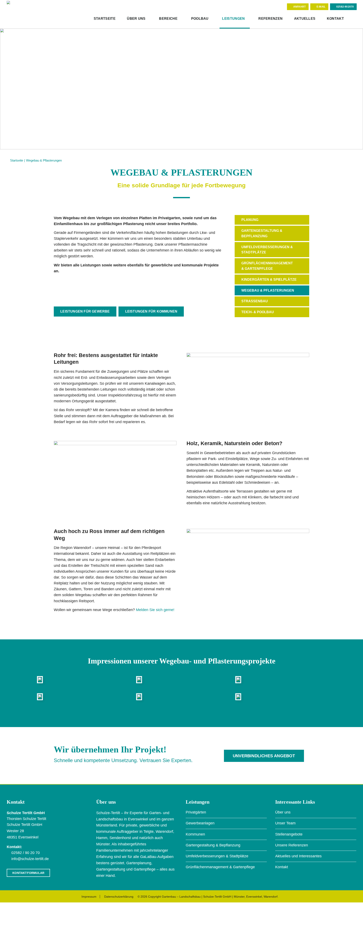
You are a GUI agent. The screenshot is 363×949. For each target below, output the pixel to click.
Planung (249, 220)
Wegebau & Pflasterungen (267, 290)
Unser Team (285, 823)
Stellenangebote (288, 834)
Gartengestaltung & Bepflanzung (261, 233)
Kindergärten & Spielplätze (269, 279)
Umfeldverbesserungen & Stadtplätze (267, 249)
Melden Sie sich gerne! (155, 610)
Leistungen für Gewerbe (85, 311)
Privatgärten (196, 812)
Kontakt (335, 18)
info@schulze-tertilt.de (30, 859)
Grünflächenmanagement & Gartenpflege (267, 265)
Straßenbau (254, 301)
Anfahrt (299, 6)
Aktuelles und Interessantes (298, 856)
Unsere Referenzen (291, 845)
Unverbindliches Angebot (264, 755)
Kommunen (195, 834)
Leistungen (233, 18)
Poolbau (200, 18)
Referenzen (270, 18)
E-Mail (321, 6)
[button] (353, 19)
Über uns (136, 18)
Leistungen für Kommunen (151, 311)
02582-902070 (345, 6)
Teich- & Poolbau (257, 312)
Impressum (89, 896)
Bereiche (168, 18)
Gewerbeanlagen (200, 823)
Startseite (105, 18)
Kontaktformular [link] (28, 873)
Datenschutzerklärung (118, 896)
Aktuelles (305, 18)
